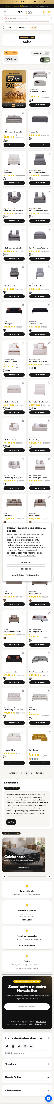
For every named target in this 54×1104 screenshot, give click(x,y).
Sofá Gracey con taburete (39, 672)
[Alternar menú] (4, 12)
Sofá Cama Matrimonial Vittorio (12, 132)
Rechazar (26, 568)
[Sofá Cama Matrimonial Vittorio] (14, 119)
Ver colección (24, 868)
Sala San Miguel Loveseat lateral (38, 440)
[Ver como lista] (47, 60)
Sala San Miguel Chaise (38, 478)
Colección (21, 27)
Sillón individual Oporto (12, 632)
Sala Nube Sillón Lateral (38, 362)
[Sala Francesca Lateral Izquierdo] (14, 235)
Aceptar (25, 562)
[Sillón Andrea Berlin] (40, 273)
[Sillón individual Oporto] (14, 619)
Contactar (27, 920)
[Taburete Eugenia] (40, 311)
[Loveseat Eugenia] (14, 659)
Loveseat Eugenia (10, 672)
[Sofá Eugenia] (14, 311)
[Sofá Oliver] (40, 697)
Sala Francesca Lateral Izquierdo (12, 248)
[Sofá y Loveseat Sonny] (40, 79)
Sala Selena (33, 750)
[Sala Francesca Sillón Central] (40, 159)
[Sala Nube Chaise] (14, 349)
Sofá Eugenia (8, 324)
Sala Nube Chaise (10, 362)
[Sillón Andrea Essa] (14, 273)
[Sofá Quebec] (14, 503)
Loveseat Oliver (9, 750)
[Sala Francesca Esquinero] (14, 197)
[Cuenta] (43, 12)
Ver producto (40, 105)
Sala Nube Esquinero (11, 440)
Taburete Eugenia (36, 324)
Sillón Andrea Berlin (36, 286)
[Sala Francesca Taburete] (40, 235)
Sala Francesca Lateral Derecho (37, 210)
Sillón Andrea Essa (10, 286)
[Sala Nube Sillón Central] (40, 389)
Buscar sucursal (27, 945)
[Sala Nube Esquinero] (14, 427)
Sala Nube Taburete (11, 402)
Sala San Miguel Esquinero (13, 478)
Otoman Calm (34, 132)
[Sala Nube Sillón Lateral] (40, 349)
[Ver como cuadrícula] (42, 60)
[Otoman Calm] (40, 119)
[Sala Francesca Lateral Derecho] (40, 197)
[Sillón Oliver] (14, 159)
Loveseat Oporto (35, 594)
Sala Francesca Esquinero (13, 210)
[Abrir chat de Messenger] (48, 1098)
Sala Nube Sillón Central (38, 402)
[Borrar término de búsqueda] (49, 18)
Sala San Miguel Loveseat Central (13, 710)
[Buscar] (5, 18)
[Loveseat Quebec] (40, 503)
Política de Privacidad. (37, 1024)
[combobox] (27, 18)
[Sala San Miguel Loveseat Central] (14, 697)
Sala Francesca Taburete (38, 248)
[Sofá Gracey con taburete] (40, 659)
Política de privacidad (25, 555)
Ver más (11, 822)
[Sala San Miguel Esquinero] (14, 465)
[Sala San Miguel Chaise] (40, 465)
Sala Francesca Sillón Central (37, 172)
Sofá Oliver (33, 710)
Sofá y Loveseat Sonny (37, 91)
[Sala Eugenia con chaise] (40, 619)
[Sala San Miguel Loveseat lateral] (40, 427)
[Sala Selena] (40, 737)
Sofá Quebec (8, 516)
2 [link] (26, 773)
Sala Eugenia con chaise (38, 632)
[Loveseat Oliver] (14, 737)
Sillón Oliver (8, 172)
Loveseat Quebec (35, 516)
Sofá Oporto (8, 594)
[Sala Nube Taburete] (14, 389)
